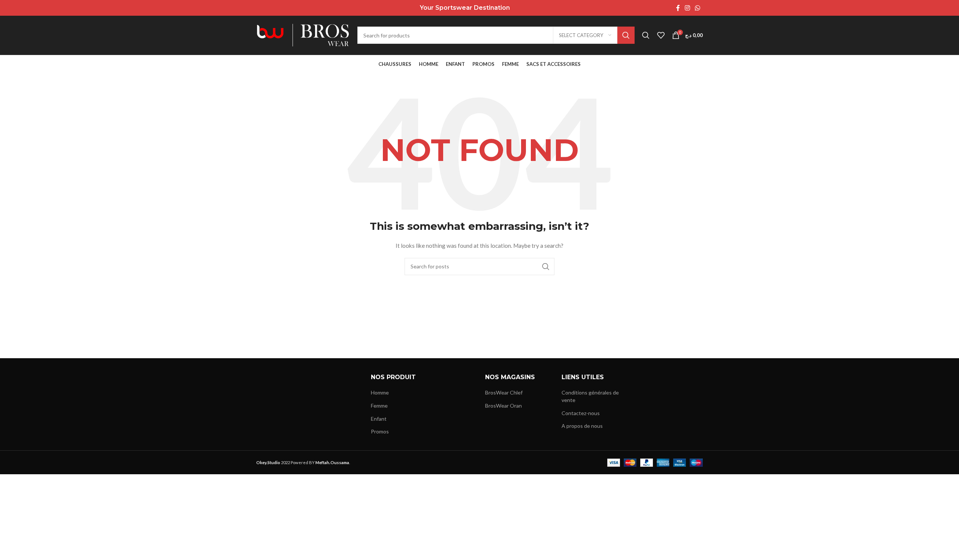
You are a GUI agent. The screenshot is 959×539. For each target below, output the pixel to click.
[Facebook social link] (678, 7)
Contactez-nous (581, 413)
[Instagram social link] (687, 7)
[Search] (645, 35)
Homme (380, 392)
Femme (379, 405)
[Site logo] (303, 34)
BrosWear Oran (503, 405)
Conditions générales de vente (590, 396)
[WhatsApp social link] (698, 7)
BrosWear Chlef (504, 392)
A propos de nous (582, 426)
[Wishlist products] (660, 35)
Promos (380, 431)
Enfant (379, 418)
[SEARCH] (626, 35)
